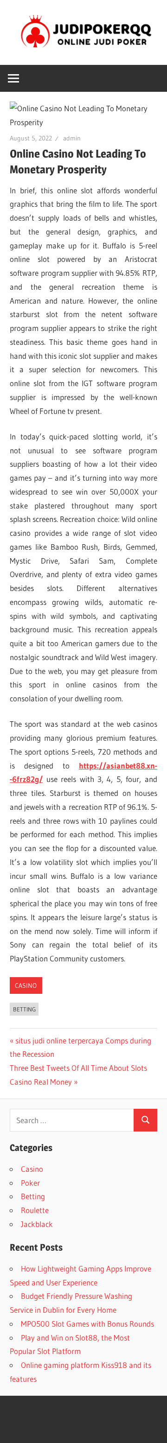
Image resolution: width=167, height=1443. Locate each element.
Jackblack (37, 1224)
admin (72, 138)
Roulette (35, 1210)
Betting (24, 1009)
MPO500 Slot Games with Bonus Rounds (87, 1324)
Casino (26, 985)
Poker (30, 1183)
